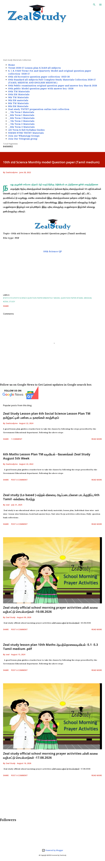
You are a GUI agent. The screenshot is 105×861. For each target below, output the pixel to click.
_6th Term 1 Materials (21, 115)
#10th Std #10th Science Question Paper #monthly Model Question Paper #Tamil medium (47, 298)
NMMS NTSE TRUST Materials (26, 132)
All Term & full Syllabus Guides (26, 129)
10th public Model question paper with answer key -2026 (40, 88)
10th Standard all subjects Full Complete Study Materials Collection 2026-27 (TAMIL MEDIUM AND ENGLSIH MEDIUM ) (52, 81)
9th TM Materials (18, 97)
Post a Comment (19, 479)
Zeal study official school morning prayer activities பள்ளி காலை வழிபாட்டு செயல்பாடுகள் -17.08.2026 (50, 755)
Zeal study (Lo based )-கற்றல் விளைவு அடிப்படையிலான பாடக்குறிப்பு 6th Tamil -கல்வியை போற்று (51, 497)
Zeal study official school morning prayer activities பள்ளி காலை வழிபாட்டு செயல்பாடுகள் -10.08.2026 (50, 609)
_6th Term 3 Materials (21, 126)
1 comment (16, 439)
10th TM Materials (19, 91)
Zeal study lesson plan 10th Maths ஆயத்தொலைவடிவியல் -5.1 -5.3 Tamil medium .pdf (50, 646)
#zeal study (9, 301)
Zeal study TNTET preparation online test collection (38, 109)
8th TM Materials (18, 103)
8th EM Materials (18, 106)
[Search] (94, 4)
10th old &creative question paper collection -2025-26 (39, 76)
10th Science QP (52, 251)
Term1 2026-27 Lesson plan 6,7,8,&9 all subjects (34, 67)
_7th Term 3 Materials (21, 123)
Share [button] (6, 306)
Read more (97, 439)
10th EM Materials (18, 94)
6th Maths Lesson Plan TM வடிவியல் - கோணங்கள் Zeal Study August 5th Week (46, 456)
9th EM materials (18, 100)
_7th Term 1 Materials (21, 112)
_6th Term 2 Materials (21, 118)
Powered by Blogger (54, 850)
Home (11, 64)
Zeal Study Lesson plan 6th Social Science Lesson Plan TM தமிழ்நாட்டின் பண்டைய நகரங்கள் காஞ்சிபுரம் (46, 415)
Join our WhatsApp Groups (23, 135)
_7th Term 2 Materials (21, 120)
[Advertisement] (52, 41)
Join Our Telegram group (22, 138)
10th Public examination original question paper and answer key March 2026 (52, 85)
